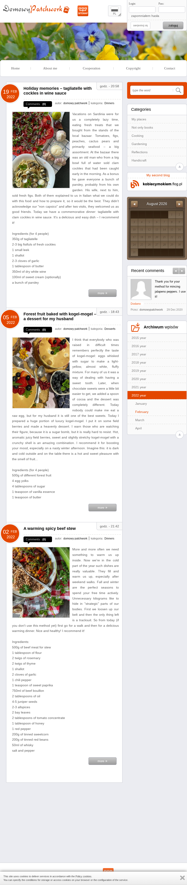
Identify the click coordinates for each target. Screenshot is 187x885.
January (141, 403)
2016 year (139, 346)
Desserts (109, 328)
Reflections (140, 152)
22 (172, 237)
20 (157, 237)
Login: (132, 3)
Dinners (109, 103)
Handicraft (139, 160)
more (102, 292)
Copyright (133, 68)
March (139, 420)
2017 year (139, 354)
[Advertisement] (64, 818)
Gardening (139, 144)
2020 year (139, 379)
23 (179, 237)
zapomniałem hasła (145, 16)
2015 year (139, 338)
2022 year (139, 395)
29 (172, 244)
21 (164, 237)
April (138, 428)
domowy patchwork (75, 103)
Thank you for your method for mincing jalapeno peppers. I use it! (170, 289)
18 (141, 237)
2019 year (139, 370)
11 (141, 229)
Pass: (161, 3)
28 (164, 244)
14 (164, 229)
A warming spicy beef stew (49, 528)
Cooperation (91, 68)
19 (149, 237)
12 (149, 229)
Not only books (142, 127)
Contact (169, 68)
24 (134, 244)
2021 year (139, 387)
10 (134, 229)
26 (149, 244)
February (141, 412)
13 (157, 229)
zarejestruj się (140, 25)
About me (50, 68)
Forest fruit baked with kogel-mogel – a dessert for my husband (59, 316)
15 (172, 229)
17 (134, 237)
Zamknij (182, 878)
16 (179, 229)
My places (139, 119)
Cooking (137, 135)
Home (15, 68)
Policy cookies (83, 876)
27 (157, 244)
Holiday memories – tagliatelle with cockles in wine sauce (57, 90)
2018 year (139, 362)
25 (141, 244)
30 (179, 244)
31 (134, 252)
